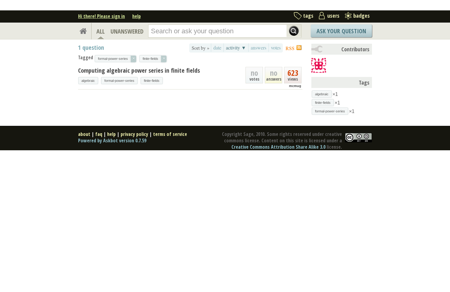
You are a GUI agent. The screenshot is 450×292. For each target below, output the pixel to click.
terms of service (170, 134)
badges (361, 15)
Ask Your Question (341, 31)
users (333, 15)
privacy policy (134, 134)
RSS (290, 48)
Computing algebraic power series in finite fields (139, 70)
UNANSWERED (127, 31)
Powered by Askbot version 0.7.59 (112, 140)
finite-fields (151, 80)
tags (308, 15)
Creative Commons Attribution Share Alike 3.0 (278, 147)
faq (98, 134)
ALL (100, 31)
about (84, 134)
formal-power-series (119, 80)
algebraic (88, 80)
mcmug (295, 86)
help (136, 16)
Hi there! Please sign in (101, 16)
